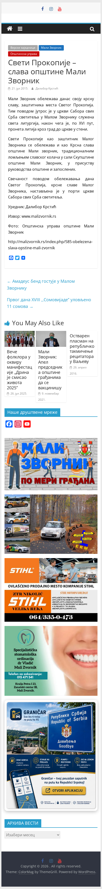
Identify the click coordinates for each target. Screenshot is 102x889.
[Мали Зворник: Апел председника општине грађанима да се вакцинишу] (51, 333)
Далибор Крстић (47, 88)
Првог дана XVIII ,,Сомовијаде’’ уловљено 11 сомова (49, 303)
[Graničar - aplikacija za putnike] (51, 755)
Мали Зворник (51, 48)
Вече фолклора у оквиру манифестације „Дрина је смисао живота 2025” (19, 369)
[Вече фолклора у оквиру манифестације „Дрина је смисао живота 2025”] (20, 333)
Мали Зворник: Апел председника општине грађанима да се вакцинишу (50, 369)
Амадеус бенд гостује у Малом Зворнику (41, 284)
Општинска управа (23, 54)
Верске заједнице (22, 48)
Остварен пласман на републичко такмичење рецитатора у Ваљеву (82, 348)
